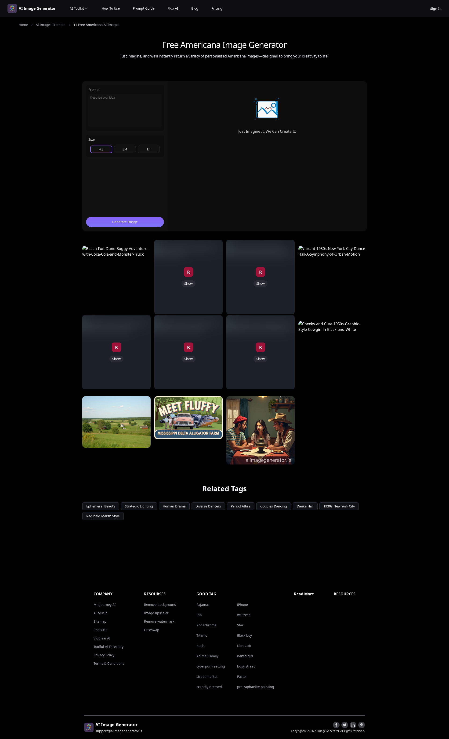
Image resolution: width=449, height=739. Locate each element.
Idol (199, 615)
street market (206, 676)
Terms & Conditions (109, 663)
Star (240, 625)
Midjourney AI (105, 604)
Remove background (160, 604)
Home (23, 24)
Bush (200, 645)
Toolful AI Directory (108, 646)
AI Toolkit (77, 8)
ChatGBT (100, 630)
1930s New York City (339, 506)
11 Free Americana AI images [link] (96, 24)
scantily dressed (209, 687)
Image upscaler (156, 613)
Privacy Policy (104, 655)
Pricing (216, 8)
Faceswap (151, 630)
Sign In (436, 8)
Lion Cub (244, 645)
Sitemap (100, 621)
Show (116, 359)
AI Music (100, 613)
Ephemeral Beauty (100, 506)
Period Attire (240, 506)
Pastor (242, 676)
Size (91, 139)
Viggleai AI (102, 638)
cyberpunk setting (210, 666)
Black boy (244, 635)
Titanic (201, 635)
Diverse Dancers (208, 506)
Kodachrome (206, 625)
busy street (246, 666)
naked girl (245, 656)
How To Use (111, 8)
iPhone (242, 604)
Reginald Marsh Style (103, 516)
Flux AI (173, 8)
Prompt (94, 89)
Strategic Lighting (139, 506)
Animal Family (207, 656)
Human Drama (174, 506)
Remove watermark (159, 621)
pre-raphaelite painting (255, 687)
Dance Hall (305, 506)
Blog (194, 8)
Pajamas (203, 604)
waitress (243, 615)
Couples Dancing (273, 506)
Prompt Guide (144, 8)
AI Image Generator (37, 8)
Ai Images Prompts (50, 24)
